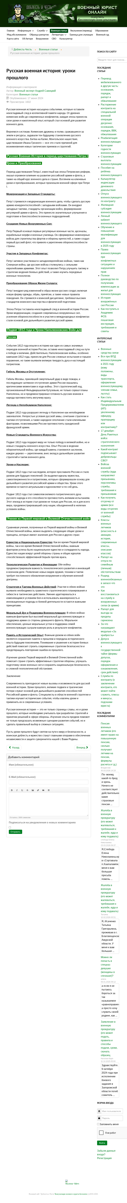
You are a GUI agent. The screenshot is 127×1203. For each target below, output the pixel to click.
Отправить (15, 832)
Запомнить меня (109, 1124)
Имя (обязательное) (21, 764)
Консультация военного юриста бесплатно (71, 1194)
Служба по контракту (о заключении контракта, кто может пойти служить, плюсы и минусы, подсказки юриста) (110, 691)
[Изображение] (32, 790)
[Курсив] (17, 790)
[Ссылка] (38, 790)
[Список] (48, 790)
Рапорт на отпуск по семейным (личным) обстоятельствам (110, 564)
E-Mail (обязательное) (22, 777)
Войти (102, 1143)
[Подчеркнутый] (22, 790)
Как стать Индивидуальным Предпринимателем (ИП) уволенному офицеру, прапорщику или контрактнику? (112, 412)
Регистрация (104, 1158)
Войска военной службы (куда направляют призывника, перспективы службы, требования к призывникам (108, 479)
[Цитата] (43, 790)
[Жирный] (11, 790)
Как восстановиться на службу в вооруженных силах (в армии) (110, 598)
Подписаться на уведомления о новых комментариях (42, 822)
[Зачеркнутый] (27, 790)
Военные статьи (28, 94)
